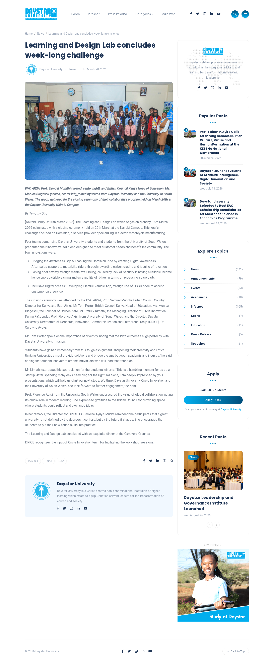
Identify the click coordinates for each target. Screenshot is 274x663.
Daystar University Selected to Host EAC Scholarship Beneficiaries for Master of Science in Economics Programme (220, 209)
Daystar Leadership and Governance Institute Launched (208, 503)
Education (198, 325)
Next (61, 460)
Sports (195, 316)
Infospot (94, 14)
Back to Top (238, 651)
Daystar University (51, 69)
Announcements (203, 278)
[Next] (217, 525)
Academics (199, 297)
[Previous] (210, 525)
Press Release (117, 14)
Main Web (169, 14)
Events (195, 288)
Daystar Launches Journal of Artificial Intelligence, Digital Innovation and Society (221, 177)
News (40, 33)
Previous (33, 460)
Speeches (198, 343)
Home (75, 14)
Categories (143, 14)
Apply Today (213, 399)
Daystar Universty (76, 483)
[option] (213, 484)
